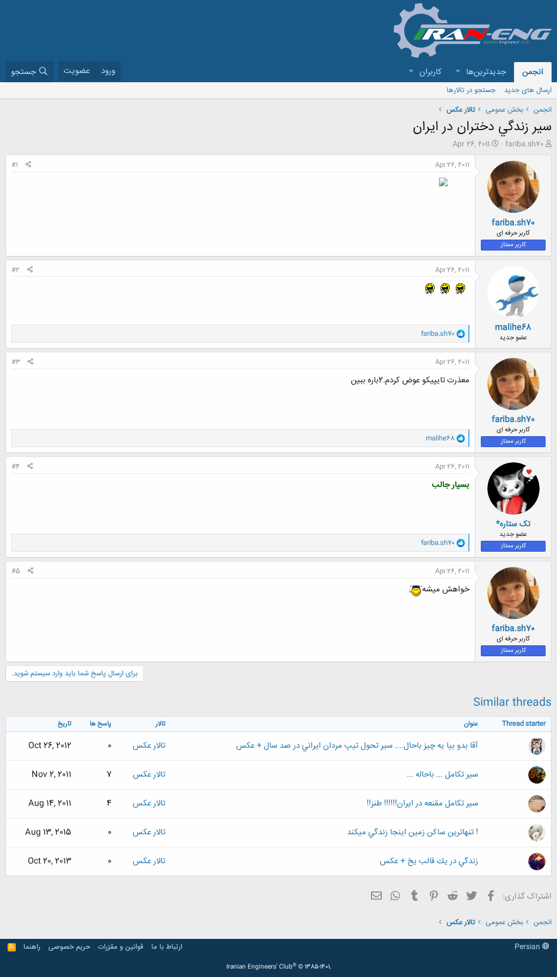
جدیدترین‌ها (486, 72)
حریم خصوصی (69, 947)
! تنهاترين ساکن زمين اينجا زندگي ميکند (412, 832)
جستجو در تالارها (471, 90)
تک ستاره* (513, 524)
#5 (15, 571)
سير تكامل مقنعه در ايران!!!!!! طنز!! (422, 803)
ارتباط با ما (166, 947)
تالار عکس (149, 746)
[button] (457, 72)
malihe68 (513, 327)
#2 (15, 270)
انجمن (532, 72)
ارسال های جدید (528, 90)
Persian (528, 947)
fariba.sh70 (524, 144)
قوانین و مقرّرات (120, 947)
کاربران (430, 72)
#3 (15, 362)
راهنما (31, 947)
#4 (15, 466)
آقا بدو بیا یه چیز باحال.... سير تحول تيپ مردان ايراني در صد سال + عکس (357, 746)
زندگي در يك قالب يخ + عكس (429, 861)
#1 (14, 165)
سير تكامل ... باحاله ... (442, 774)
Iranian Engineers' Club (278, 967)
